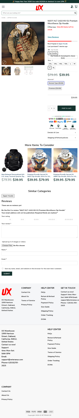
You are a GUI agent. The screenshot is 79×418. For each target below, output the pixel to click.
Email (4, 259)
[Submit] (75, 13)
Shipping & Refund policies (58, 138)
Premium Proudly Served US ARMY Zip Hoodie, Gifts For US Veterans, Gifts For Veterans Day (65, 175)
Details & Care (53, 132)
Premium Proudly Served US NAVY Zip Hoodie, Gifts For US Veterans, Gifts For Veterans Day (39, 175)
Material (51, 79)
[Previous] (5, 43)
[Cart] (76, 6)
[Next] (41, 43)
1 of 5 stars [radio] (5, 219)
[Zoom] (4, 62)
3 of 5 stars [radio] (29, 219)
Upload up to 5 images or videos (14, 242)
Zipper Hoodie (12, 18)
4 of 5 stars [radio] (44, 219)
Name (4, 250)
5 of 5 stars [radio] (60, 219)
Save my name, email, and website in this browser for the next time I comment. (33, 269)
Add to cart (66, 108)
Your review (6, 224)
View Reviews (53, 37)
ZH (49, 50)
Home (3, 18)
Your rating (6, 216)
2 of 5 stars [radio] (16, 219)
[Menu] (3, 7)
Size (49, 60)
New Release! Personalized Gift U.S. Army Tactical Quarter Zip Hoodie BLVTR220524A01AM (13, 175)
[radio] (53, 53)
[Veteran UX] (39, 7)
